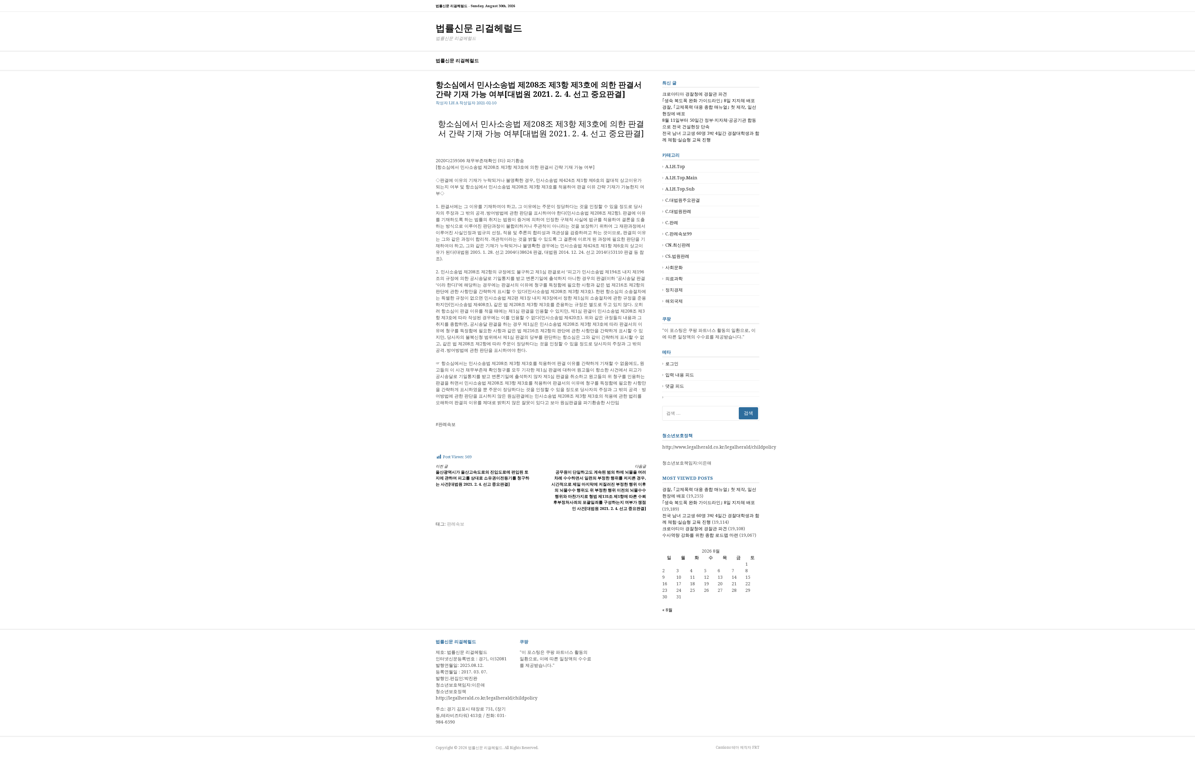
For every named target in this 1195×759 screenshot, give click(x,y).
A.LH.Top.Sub (680, 188)
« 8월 (667, 609)
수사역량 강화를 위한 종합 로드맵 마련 (700, 535)
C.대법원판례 (678, 211)
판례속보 (455, 523)
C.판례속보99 (678, 233)
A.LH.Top (675, 166)
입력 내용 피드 (679, 374)
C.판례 (671, 222)
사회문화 (674, 267)
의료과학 (674, 278)
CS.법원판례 (677, 256)
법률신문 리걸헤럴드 (479, 28)
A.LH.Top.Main (681, 177)
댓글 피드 (674, 386)
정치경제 (674, 289)
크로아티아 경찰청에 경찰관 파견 (694, 94)
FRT (755, 747)
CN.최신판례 (677, 245)
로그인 (671, 363)
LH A (453, 103)
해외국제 (674, 301)
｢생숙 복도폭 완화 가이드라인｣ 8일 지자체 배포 (708, 100)
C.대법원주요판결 (682, 200)
